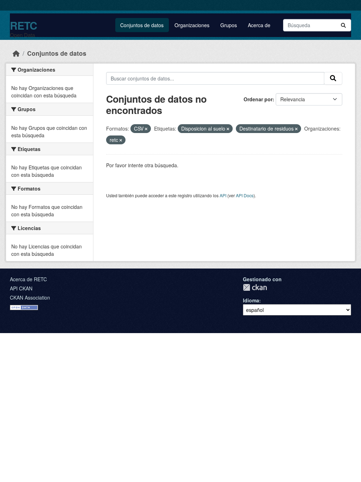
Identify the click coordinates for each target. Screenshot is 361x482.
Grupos (228, 25)
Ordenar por (258, 99)
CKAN (255, 287)
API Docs (244, 195)
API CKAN (21, 288)
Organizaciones (192, 25)
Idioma (251, 300)
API (223, 195)
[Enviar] (343, 25)
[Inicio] (16, 53)
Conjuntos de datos (142, 25)
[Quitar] (146, 129)
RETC (23, 25)
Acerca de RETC (28, 279)
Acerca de (259, 25)
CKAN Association (30, 297)
